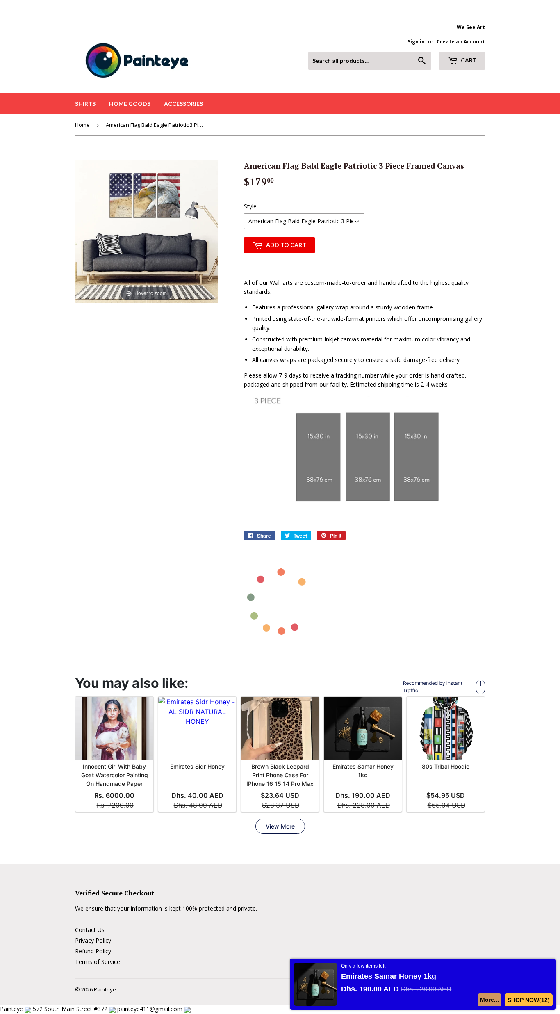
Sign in (416, 41)
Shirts (85, 103)
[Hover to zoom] (146, 231)
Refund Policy (93, 951)
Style (250, 206)
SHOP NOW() (529, 1000)
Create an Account (461, 41)
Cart (468, 60)
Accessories (183, 103)
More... (489, 999)
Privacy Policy (93, 940)
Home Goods (129, 103)
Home (82, 124)
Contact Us (90, 930)
